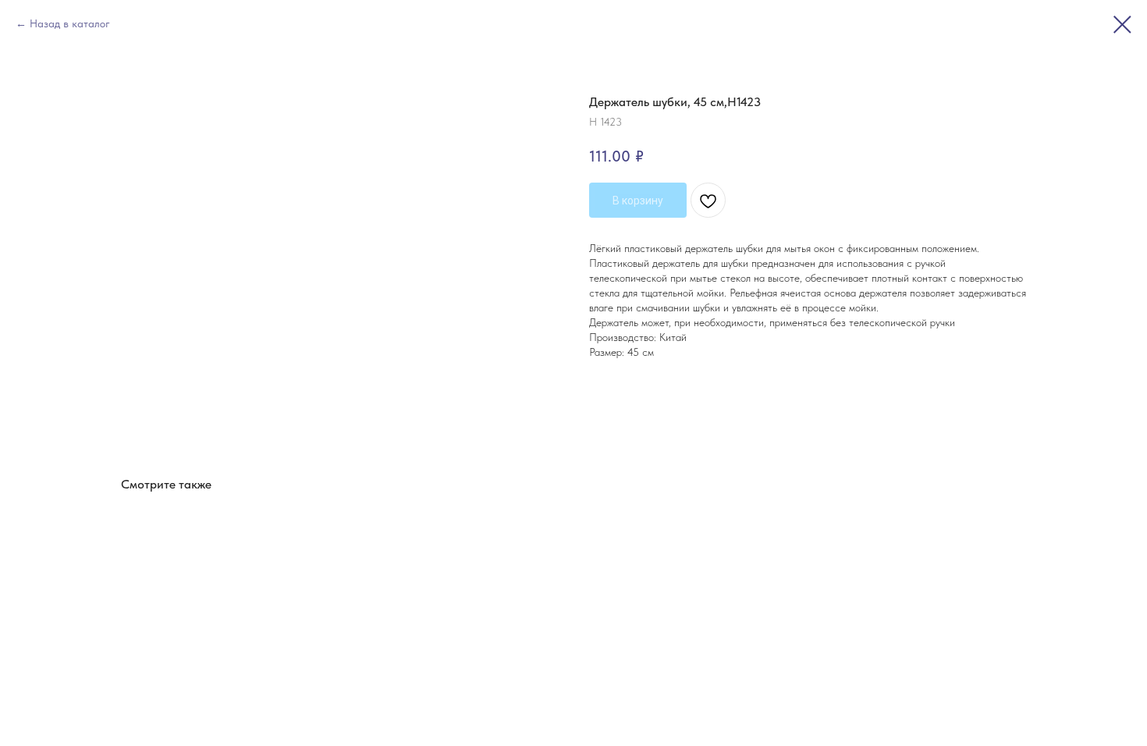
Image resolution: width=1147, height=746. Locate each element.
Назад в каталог (70, 23)
